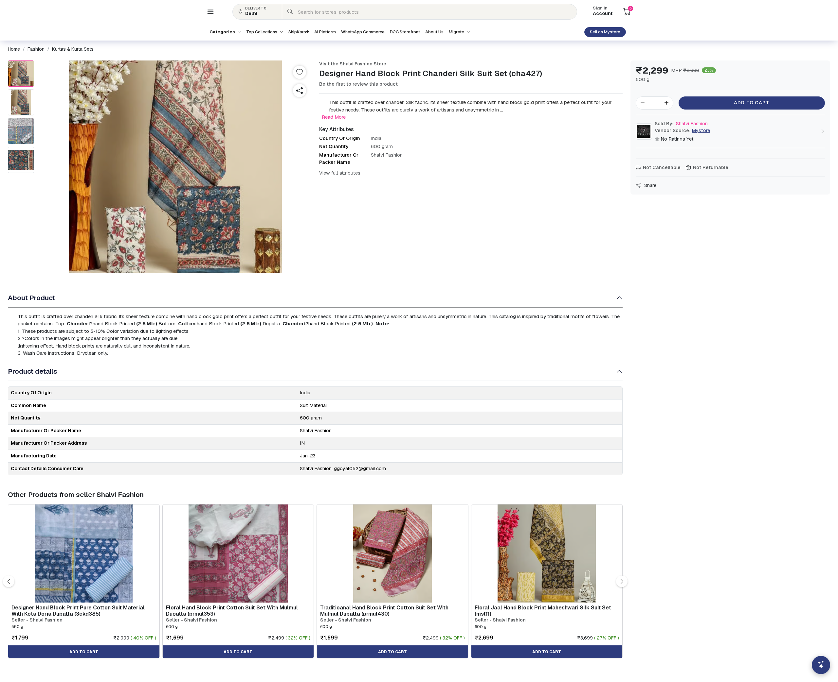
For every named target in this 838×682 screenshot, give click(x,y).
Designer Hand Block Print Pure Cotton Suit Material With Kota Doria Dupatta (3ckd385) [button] (78, 611)
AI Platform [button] (325, 32)
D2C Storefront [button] (405, 32)
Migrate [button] (457, 32)
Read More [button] (334, 117)
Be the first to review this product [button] (358, 84)
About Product (31, 297)
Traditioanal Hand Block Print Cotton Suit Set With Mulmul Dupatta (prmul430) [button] (384, 611)
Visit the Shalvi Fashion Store (352, 64)
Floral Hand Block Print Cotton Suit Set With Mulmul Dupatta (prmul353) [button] (232, 611)
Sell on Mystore (605, 32)
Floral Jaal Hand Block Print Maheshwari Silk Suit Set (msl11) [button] (543, 611)
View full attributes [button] (339, 173)
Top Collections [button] (262, 32)
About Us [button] (434, 32)
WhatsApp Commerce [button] (363, 32)
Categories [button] (223, 32)
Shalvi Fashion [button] (681, 124)
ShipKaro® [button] (298, 32)
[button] (210, 11)
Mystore (701, 130)
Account (602, 11)
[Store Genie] (821, 665)
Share (649, 185)
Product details (32, 371)
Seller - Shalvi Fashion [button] (37, 620)
